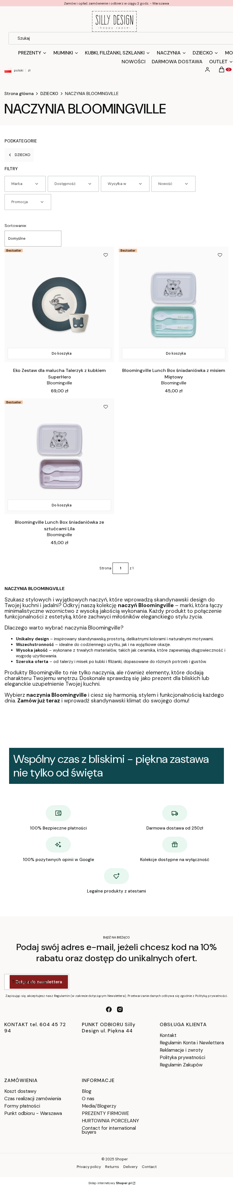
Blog (86, 1091)
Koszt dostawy (20, 1091)
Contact (149, 1166)
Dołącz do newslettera (39, 982)
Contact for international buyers (109, 1130)
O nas (88, 1098)
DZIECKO (49, 93)
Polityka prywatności (182, 1057)
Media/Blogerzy (99, 1106)
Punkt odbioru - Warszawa (33, 1113)
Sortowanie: (16, 225)
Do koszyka (62, 353)
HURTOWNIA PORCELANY (110, 1121)
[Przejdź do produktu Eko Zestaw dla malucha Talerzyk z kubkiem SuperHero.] (59, 304)
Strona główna (19, 93)
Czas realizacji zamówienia (32, 1098)
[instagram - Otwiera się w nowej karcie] (119, 1009)
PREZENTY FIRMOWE (105, 1113)
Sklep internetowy (110, 1183)
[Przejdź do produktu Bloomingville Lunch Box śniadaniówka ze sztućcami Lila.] (59, 456)
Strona (105, 568)
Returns (112, 1166)
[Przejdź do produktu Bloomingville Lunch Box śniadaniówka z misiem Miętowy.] (173, 304)
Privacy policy (89, 1166)
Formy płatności (22, 1106)
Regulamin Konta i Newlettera (192, 1042)
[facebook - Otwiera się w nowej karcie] (108, 1009)
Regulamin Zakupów (181, 1065)
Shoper (121, 1159)
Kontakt (168, 1035)
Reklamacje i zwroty (181, 1050)
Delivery (130, 1166)
